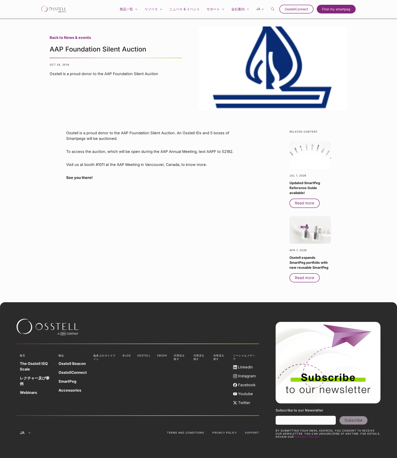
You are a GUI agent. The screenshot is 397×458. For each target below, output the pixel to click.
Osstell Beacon (72, 363)
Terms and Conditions (185, 432)
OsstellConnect (296, 9)
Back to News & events (70, 37)
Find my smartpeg (336, 9)
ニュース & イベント (184, 9)
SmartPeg (67, 381)
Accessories (70, 390)
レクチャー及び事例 (35, 381)
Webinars (28, 392)
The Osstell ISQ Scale (34, 366)
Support (252, 432)
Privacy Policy (224, 432)
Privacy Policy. (308, 436)
